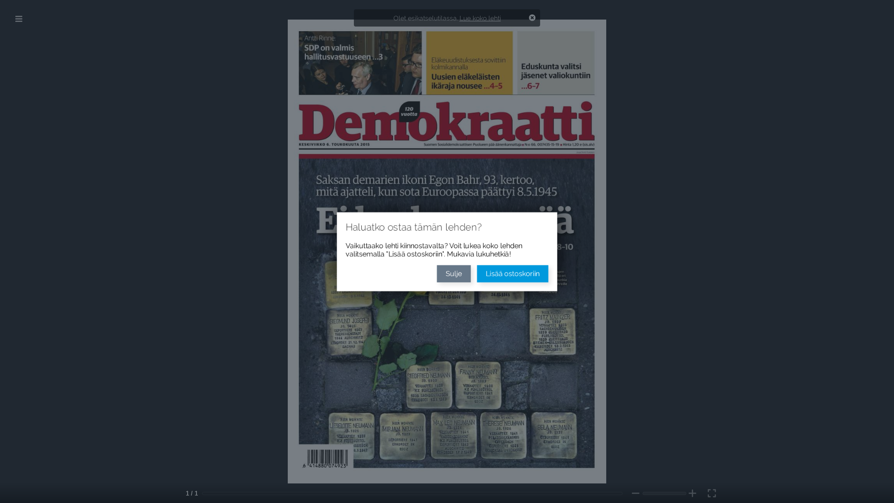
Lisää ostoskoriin (516, 274)
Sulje (454, 274)
